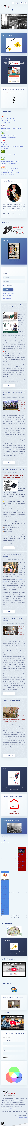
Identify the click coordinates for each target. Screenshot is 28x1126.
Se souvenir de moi (9, 285)
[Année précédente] (1, 840)
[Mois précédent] (2, 840)
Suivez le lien (9, 215)
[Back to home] (6, 6)
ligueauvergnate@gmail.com (9, 1108)
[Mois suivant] (4, 840)
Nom (4, 1050)
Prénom (5, 1045)
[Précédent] (3, 761)
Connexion (8, 289)
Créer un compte (7, 298)
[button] (12, 10)
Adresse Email (7, 1041)
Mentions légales (22, 1117)
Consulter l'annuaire (14, 813)
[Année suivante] (3, 840)
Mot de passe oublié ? (8, 293)
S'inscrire (14, 811)
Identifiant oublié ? (7, 296)
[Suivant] (20, 764)
